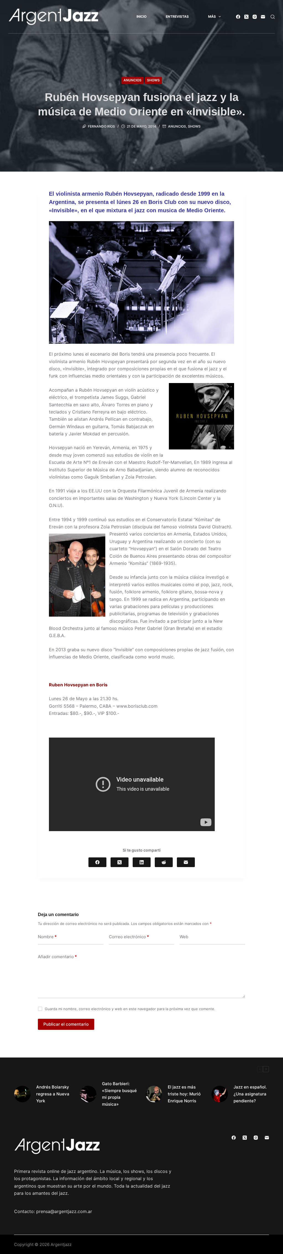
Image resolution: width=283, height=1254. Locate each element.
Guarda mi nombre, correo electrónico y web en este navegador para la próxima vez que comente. (130, 1009)
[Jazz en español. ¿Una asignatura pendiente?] (219, 1094)
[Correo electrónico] (263, 17)
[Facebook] (238, 17)
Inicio (141, 16)
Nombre (47, 936)
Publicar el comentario (66, 1024)
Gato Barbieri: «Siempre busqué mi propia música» (119, 1094)
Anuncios (133, 80)
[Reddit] (164, 862)
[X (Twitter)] (246, 17)
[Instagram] (255, 17)
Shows (153, 80)
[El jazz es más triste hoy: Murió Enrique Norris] (154, 1094)
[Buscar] (273, 17)
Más (212, 16)
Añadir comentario (57, 956)
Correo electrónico (129, 936)
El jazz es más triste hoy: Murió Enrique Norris (184, 1093)
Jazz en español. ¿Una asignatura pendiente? (250, 1093)
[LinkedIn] (142, 862)
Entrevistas (177, 16)
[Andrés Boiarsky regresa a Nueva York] (22, 1094)
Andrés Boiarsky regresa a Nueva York (52, 1093)
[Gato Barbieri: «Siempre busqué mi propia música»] (88, 1094)
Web (184, 936)
